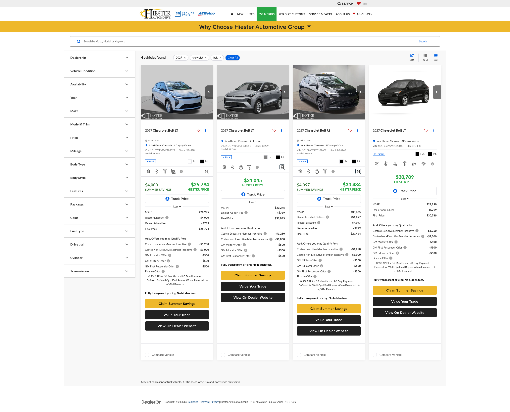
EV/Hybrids (267, 14)
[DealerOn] (151, 401)
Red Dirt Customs (292, 14)
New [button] (240, 14)
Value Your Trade (177, 314)
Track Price (180, 198)
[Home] (232, 14)
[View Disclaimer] (181, 171)
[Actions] (205, 130)
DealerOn (192, 402)
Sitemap (204, 402)
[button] (209, 92)
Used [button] (251, 14)
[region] (177, 253)
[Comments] (206, 171)
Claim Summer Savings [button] (177, 303)
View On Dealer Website (177, 325)
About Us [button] (343, 14)
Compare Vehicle (163, 354)
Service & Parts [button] (320, 14)
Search (423, 41)
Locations (363, 14)
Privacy (215, 402)
